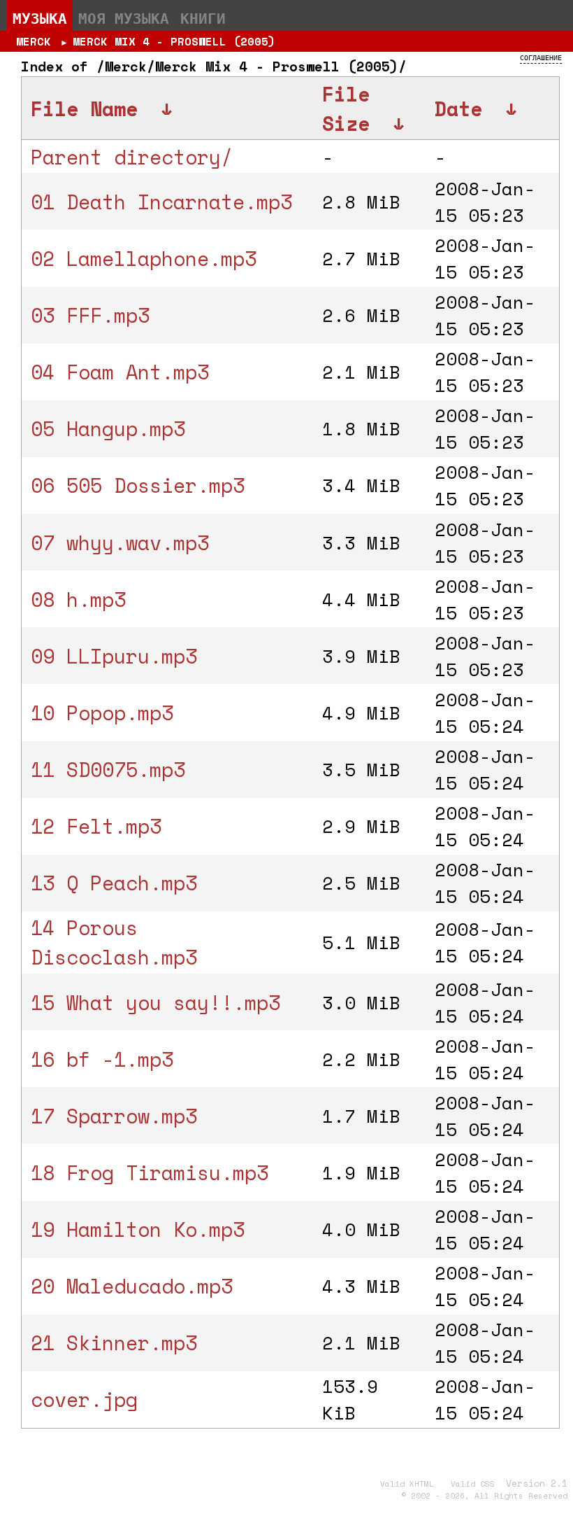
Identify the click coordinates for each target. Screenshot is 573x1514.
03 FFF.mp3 (90, 315)
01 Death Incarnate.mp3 (161, 201)
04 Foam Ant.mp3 (120, 371)
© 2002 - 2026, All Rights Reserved (484, 1495)
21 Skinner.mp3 (114, 1342)
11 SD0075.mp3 (108, 769)
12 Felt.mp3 (96, 826)
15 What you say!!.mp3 (155, 1002)
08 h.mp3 (78, 599)
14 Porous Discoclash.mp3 (114, 942)
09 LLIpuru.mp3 (114, 656)
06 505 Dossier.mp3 (138, 485)
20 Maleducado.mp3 (132, 1286)
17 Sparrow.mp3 (114, 1115)
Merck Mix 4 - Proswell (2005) (174, 41)
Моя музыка (123, 18)
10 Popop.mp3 (102, 712)
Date (458, 108)
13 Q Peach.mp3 (114, 882)
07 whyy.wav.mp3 (120, 542)
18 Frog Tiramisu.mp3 (149, 1172)
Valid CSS (473, 1484)
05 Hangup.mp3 (108, 428)
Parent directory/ (132, 156)
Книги (203, 18)
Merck (33, 41)
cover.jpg (84, 1399)
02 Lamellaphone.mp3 (143, 258)
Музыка (40, 18)
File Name (84, 108)
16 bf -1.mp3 (102, 1059)
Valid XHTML (407, 1484)
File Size (346, 108)
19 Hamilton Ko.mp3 (138, 1229)
